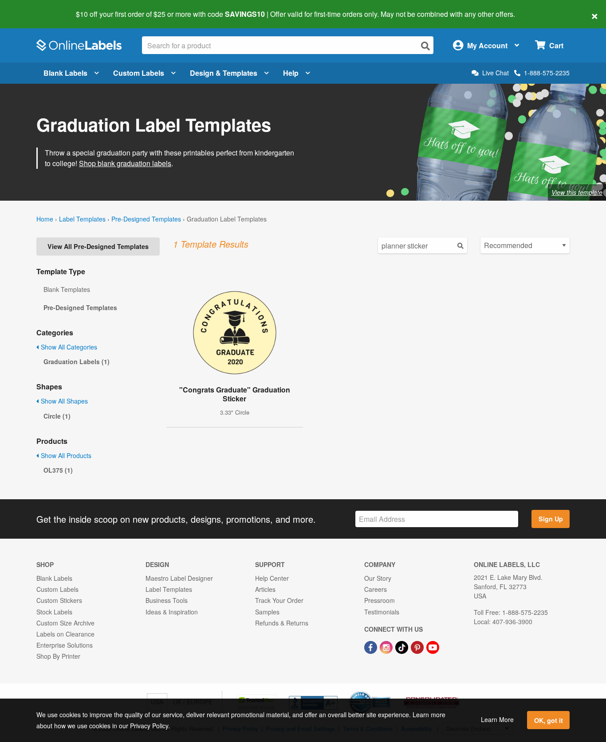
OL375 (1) (58, 470)
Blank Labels (65, 73)
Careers (375, 589)
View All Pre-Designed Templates (98, 246)
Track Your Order (279, 600)
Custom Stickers (59, 600)
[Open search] (425, 46)
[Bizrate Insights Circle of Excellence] (387, 692)
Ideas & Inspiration (172, 611)
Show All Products (65, 455)
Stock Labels (54, 611)
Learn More (497, 719)
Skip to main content (32, 8)
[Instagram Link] (387, 646)
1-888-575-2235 (547, 72)
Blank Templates (66, 289)
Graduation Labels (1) (76, 361)
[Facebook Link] (371, 646)
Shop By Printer (58, 656)
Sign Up (551, 518)
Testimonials (381, 611)
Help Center (272, 578)
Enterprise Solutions (64, 645)
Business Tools (167, 600)
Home (44, 218)
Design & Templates (223, 73)
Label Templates (82, 218)
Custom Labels (138, 73)
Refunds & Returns (281, 622)
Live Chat (495, 73)
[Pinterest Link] (418, 646)
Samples (267, 611)
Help (291, 73)
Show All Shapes (63, 400)
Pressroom (379, 600)
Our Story (377, 578)
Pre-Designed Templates (146, 218)
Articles (265, 589)
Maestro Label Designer (179, 578)
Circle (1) (57, 416)
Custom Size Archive (65, 622)
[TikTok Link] (402, 646)
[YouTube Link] (432, 646)
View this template (576, 192)
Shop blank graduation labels (125, 163)
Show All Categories (68, 346)
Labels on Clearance (65, 633)
